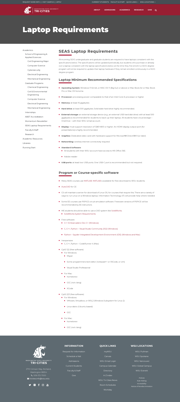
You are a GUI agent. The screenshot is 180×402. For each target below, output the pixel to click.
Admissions (74, 361)
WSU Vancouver (141, 361)
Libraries (26, 143)
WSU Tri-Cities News (107, 380)
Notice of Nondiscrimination (141, 386)
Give (74, 375)
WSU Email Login (108, 361)
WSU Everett (142, 370)
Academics (28, 50)
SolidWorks (116, 210)
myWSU (108, 351)
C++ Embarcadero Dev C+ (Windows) (81, 223)
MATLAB (88, 181)
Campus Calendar (107, 366)
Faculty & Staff (118, 2)
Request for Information (74, 351)
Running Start (29, 147)
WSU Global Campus (142, 366)
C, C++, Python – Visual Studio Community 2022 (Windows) (91, 229)
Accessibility (141, 384)
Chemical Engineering (38, 87)
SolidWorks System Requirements (80, 214)
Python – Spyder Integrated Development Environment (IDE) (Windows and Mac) (102, 234)
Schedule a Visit (74, 356)
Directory (107, 370)
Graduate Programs (34, 83)
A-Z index (107, 375)
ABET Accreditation (34, 117)
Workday (108, 390)
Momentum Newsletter (36, 121)
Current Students (100, 2)
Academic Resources (32, 139)
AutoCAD (65, 187)
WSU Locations (147, 2)
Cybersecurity (34, 70)
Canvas (107, 356)
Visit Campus (48, 2)
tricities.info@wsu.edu (39, 378)
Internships (30, 112)
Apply (58, 2)
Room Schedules (108, 385)
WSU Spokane (142, 356)
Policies (142, 378)
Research (29, 134)
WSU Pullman (141, 351)
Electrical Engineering (38, 74)
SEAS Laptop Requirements (38, 125)
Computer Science (36, 65)
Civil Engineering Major (38, 61)
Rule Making (142, 381)
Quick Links (131, 2)
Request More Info (31, 2)
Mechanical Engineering (39, 79)
